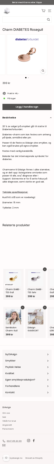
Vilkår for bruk (9, 421)
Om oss (6, 413)
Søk (4, 417)
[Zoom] (43, 70)
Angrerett (7, 425)
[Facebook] (33, 440)
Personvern (8, 429)
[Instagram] (28, 440)
